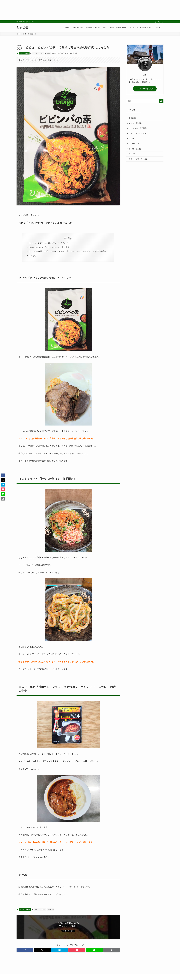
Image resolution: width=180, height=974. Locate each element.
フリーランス (134, 144)
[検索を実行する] (161, 101)
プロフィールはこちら (145, 89)
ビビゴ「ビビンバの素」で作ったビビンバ (48, 243)
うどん (35, 53)
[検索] (161, 21)
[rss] (158, 21)
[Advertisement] (73, 10)
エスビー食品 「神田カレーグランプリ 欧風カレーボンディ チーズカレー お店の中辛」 (68, 251)
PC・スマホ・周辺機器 (138, 128)
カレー (41, 53)
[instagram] (155, 21)
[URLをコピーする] (111, 950)
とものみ (23, 27)
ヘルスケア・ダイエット (138, 133)
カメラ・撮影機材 (136, 123)
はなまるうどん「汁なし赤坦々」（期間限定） (50, 247)
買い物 (131, 139)
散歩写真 (132, 118)
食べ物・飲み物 (24, 53)
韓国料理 (48, 53)
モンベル (132, 154)
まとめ (33, 256)
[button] (25, 950)
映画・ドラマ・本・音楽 (138, 159)
